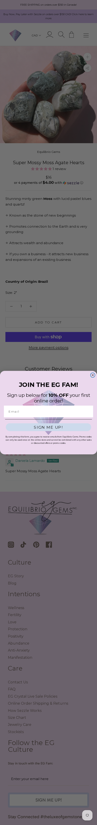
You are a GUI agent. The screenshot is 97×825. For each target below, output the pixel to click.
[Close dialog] (92, 375)
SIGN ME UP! (48, 427)
